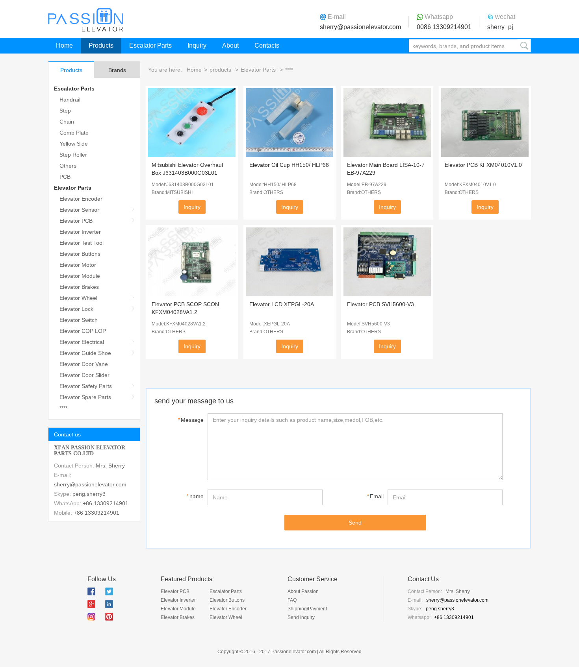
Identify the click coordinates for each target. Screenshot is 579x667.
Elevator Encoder (80, 199)
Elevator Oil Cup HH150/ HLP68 (289, 165)
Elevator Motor (77, 265)
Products (101, 45)
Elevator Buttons (79, 254)
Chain (66, 121)
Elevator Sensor (79, 210)
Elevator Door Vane (83, 364)
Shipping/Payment (307, 609)
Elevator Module (79, 276)
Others (67, 166)
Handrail (69, 99)
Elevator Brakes (79, 287)
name (195, 496)
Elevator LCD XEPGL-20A (281, 304)
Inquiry (196, 45)
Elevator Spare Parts (85, 397)
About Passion (303, 591)
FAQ (292, 600)
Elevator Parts (72, 188)
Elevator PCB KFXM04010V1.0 (483, 165)
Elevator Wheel (78, 298)
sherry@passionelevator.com (360, 27)
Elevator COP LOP (82, 331)
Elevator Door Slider (84, 375)
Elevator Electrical (81, 342)
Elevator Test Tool (81, 243)
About (230, 45)
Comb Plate (74, 132)
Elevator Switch (78, 320)
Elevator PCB (76, 221)
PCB (65, 177)
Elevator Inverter (80, 232)
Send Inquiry (301, 617)
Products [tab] (71, 70)
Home (64, 45)
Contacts (266, 45)
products (220, 70)
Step (65, 110)
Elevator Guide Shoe (85, 353)
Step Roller (73, 155)
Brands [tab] (117, 70)
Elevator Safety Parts (85, 386)
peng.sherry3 (89, 494)
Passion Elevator (85, 19)
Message (191, 420)
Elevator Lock (76, 309)
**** (63, 408)
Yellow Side (73, 143)
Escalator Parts (150, 45)
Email (375, 496)
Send (355, 522)
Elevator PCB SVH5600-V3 (380, 304)
